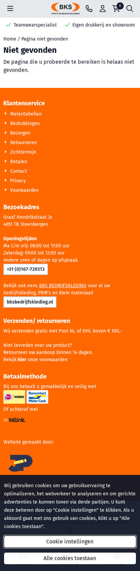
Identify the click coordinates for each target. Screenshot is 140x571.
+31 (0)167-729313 (26, 269)
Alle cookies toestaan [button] (69, 558)
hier (22, 359)
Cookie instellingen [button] (69, 541)
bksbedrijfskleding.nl (30, 302)
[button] (10, 8)
